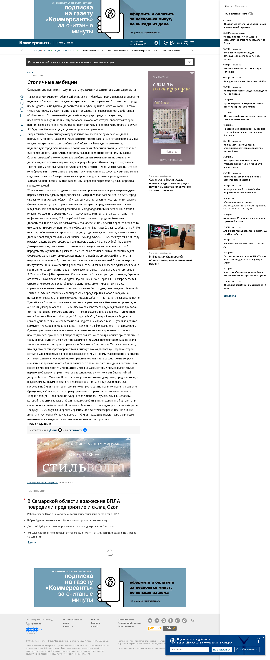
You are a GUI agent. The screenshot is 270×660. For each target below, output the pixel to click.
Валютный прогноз (141, 50)
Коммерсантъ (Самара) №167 (42, 482)
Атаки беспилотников (118, 50)
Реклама (95, 619)
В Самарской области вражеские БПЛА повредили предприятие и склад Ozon (73, 503)
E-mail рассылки (126, 626)
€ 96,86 (47, 50)
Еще (29, 542)
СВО (156, 50)
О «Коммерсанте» (72, 619)
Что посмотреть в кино (92, 50)
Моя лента (241, 6)
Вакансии (95, 623)
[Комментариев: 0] (22, 103)
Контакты (68, 626)
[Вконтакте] (157, 620)
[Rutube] (177, 620)
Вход (179, 42)
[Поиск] (186, 43)
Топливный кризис (171, 50)
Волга (30, 72)
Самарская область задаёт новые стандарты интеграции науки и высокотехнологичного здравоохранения (170, 185)
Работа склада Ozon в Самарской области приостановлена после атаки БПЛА (73, 514)
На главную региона (65, 42)
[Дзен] (163, 620)
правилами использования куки (95, 62)
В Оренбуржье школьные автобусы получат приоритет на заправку (67, 520)
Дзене (53, 430)
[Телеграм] (150, 620)
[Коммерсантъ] (35, 43)
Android (94, 626)
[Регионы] (166, 43)
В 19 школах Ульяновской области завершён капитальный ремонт (170, 260)
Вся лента (229, 296)
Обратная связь (126, 619)
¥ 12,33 (56, 50)
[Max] (184, 620)
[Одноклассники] (170, 620)
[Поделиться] (22, 125)
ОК (189, 62)
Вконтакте (75, 430)
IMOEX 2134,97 (69, 50)
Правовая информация (130, 623)
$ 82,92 (37, 50)
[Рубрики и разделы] (192, 43)
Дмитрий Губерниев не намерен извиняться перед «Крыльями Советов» (70, 526)
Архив (66, 623)
